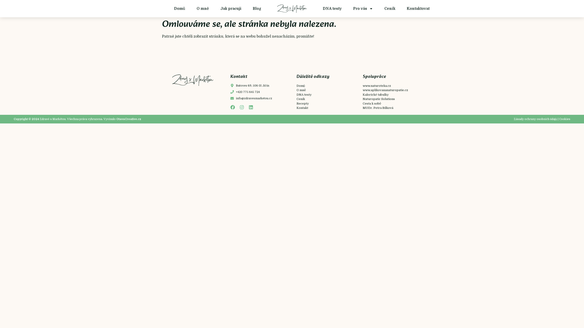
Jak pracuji (230, 9)
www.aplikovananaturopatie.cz (385, 90)
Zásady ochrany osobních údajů (535, 119)
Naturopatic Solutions (379, 99)
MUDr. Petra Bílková (378, 108)
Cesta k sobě (372, 103)
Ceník (389, 9)
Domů (179, 9)
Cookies (564, 119)
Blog (257, 9)
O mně (203, 9)
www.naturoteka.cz (377, 85)
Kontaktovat (418, 9)
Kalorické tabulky (376, 94)
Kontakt (302, 108)
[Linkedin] (251, 107)
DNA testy (332, 9)
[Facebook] (232, 107)
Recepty (303, 103)
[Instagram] (242, 107)
